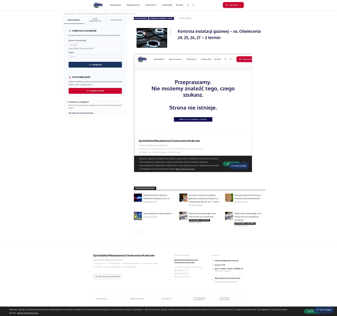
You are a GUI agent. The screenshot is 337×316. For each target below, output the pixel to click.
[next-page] (139, 232)
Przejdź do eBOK (96, 91)
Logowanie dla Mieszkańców (199, 298)
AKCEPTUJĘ (313, 311)
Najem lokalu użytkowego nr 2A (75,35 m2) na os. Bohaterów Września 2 (247, 216)
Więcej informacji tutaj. (27, 313)
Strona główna (69, 14)
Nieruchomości (133, 5)
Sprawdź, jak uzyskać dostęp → (82, 113)
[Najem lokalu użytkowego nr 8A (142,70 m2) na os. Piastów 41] (183, 216)
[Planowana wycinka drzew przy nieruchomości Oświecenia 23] (229, 198)
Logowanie (233, 5)
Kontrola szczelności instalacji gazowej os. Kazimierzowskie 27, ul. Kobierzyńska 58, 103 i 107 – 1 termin (204, 198)
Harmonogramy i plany (161, 18)
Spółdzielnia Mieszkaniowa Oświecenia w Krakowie (123, 255)
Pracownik (116, 20)
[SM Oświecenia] (100, 5)
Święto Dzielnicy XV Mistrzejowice (157, 213)
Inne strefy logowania (225, 298)
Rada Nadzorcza (95, 20)
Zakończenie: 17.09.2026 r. (199, 220)
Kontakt (179, 5)
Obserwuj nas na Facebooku (109, 276)
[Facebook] (187, 5)
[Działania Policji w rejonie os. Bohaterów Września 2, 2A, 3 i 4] (138, 198)
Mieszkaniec (74, 20)
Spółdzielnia (115, 5)
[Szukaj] (193, 5)
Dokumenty (151, 5)
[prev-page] (135, 232)
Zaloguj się (97, 65)
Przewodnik (167, 5)
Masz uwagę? (325, 310)
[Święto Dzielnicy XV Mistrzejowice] (138, 216)
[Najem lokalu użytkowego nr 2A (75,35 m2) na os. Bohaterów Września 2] (229, 216)
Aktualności (81, 14)
